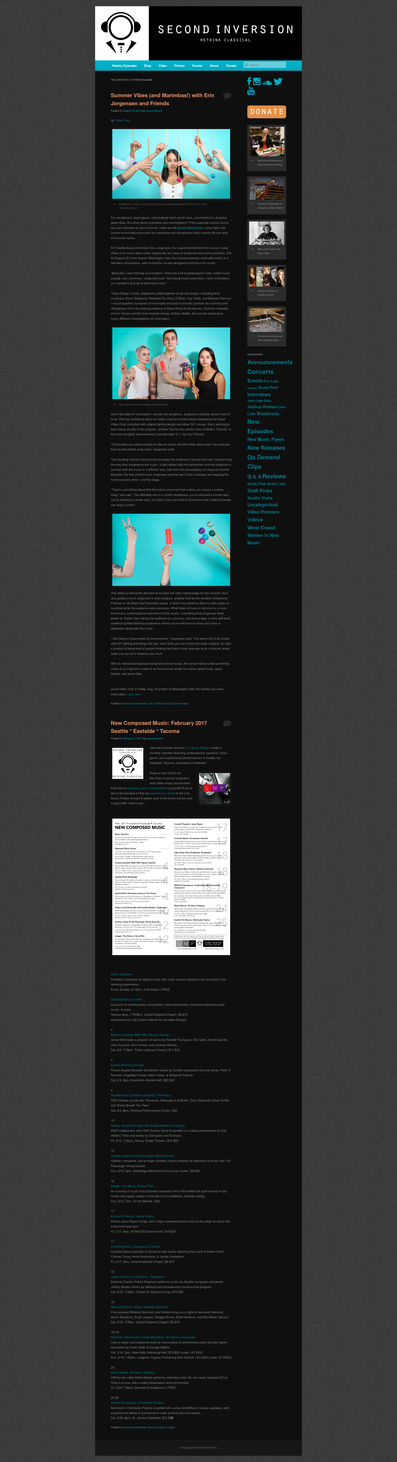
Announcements (270, 362)
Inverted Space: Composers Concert (135, 1246)
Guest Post (268, 387)
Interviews (140, 703)
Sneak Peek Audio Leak (266, 483)
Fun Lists (271, 381)
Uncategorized (262, 504)
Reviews (274, 476)
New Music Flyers (144, 1427)
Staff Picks (259, 490)
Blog (147, 65)
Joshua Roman (262, 407)
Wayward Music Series (126, 999)
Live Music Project (197, 747)
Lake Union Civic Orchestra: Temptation (138, 1276)
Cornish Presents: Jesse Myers (132, 1216)
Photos (179, 65)
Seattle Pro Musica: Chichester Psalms (137, 1402)
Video (163, 65)
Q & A (151, 703)
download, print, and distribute (147, 788)
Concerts (127, 703)
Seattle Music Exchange (127, 1065)
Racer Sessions (122, 974)
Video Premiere (263, 512)
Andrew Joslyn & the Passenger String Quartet (142, 1155)
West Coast (162, 703)
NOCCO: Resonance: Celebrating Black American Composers (153, 1337)
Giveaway (252, 387)
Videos (255, 519)
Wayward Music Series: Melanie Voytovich (139, 1307)
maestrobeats (154, 111)
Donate (231, 65)
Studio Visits (260, 498)
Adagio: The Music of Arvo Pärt (132, 1186)
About (214, 65)
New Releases (266, 447)
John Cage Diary (259, 400)
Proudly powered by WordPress (198, 1447)
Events (197, 65)
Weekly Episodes (124, 65)
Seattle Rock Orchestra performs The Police (141, 1095)
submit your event (163, 793)
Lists (282, 406)
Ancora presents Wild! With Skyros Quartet (140, 1034)
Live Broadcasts (263, 413)
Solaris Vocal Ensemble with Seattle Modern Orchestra (148, 1125)
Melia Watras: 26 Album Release (133, 1372)
